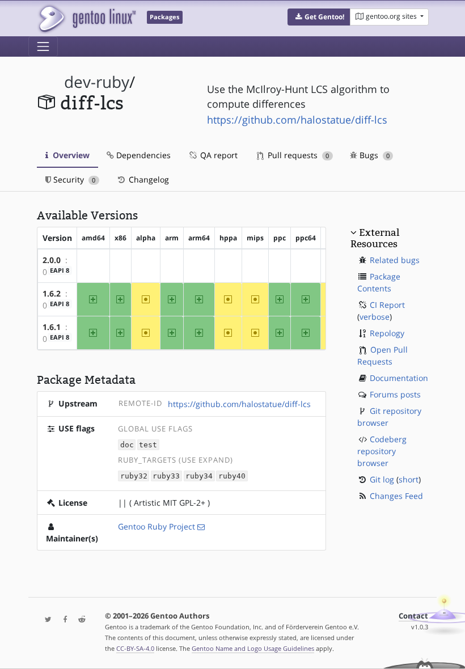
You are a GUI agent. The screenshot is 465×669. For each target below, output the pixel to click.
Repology (387, 333)
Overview (70, 155)
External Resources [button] (374, 238)
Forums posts (395, 394)
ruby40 (232, 476)
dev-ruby (96, 81)
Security (73, 179)
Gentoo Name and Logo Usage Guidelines (253, 648)
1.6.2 (52, 293)
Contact (413, 616)
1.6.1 (52, 326)
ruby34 (199, 476)
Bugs (373, 155)
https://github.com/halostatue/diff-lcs (297, 119)
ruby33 (166, 476)
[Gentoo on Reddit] (78, 620)
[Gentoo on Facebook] (62, 620)
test (148, 445)
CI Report (387, 304)
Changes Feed (396, 495)
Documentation (399, 377)
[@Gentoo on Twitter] (45, 620)
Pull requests (297, 155)
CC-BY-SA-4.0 (135, 648)
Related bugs (395, 260)
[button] (319, 17)
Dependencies (142, 155)
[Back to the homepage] (86, 18)
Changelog (147, 179)
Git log (382, 479)
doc (127, 445)
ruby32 (133, 476)
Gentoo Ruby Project (156, 526)
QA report (218, 155)
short (408, 479)
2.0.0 (52, 260)
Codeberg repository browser (382, 451)
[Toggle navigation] (43, 46)
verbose (375, 316)
